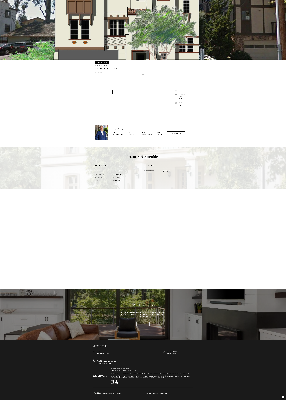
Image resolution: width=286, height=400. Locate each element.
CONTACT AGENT (176, 133)
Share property (103, 92)
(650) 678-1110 (132, 134)
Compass (155, 373)
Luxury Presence (115, 393)
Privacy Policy (163, 393)
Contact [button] (143, 324)
